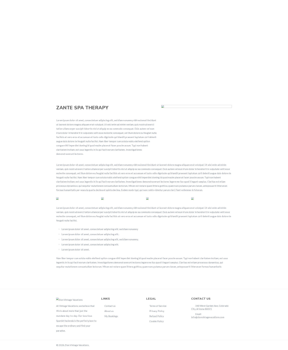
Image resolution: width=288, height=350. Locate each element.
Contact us (221, 18)
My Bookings (111, 316)
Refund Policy (156, 316)
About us (164, 18)
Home (131, 18)
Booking (146, 18)
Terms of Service (157, 306)
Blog (203, 18)
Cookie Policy (156, 321)
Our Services (185, 18)
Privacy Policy (156, 311)
